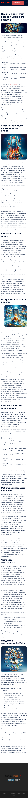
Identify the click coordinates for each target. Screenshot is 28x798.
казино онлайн (14, 84)
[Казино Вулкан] (5, 2)
